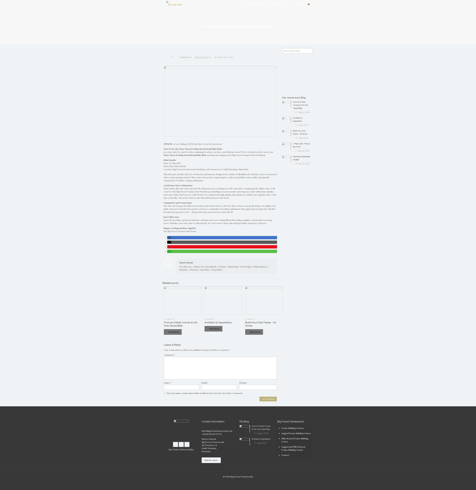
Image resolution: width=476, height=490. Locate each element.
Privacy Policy (187, 449)
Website (243, 383)
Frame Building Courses (292, 428)
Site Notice (174, 449)
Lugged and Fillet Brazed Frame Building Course (293, 448)
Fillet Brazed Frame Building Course (294, 440)
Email (204, 383)
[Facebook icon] (235, 481)
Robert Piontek (201, 57)
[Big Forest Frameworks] (174, 4)
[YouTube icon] (238, 481)
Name (167, 383)
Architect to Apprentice (218, 322)
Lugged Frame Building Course (296, 433)
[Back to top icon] (464, 485)
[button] (169, 237)
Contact (285, 455)
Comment (169, 355)
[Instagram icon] (241, 481)
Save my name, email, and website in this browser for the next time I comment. (205, 393)
